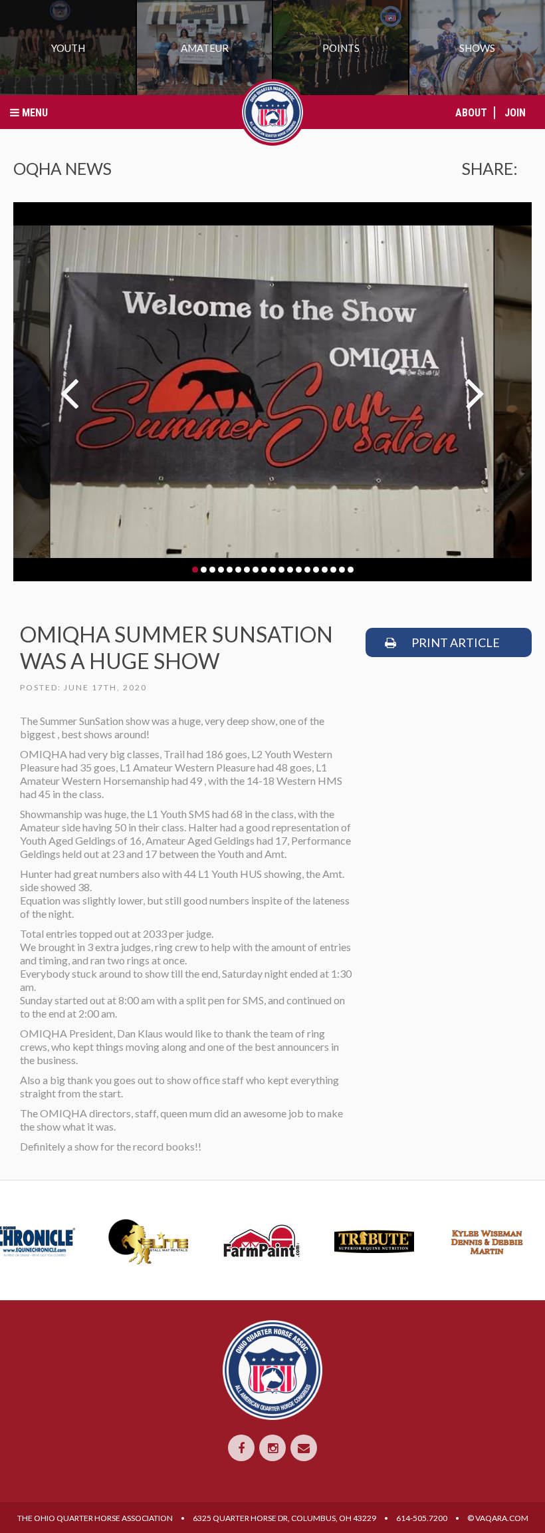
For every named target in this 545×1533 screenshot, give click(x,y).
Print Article (454, 642)
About (471, 112)
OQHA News (62, 168)
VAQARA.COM (501, 1518)
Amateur (205, 48)
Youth (68, 48)
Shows (477, 48)
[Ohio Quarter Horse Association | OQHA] (272, 112)
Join (515, 112)
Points (341, 48)
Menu (33, 112)
